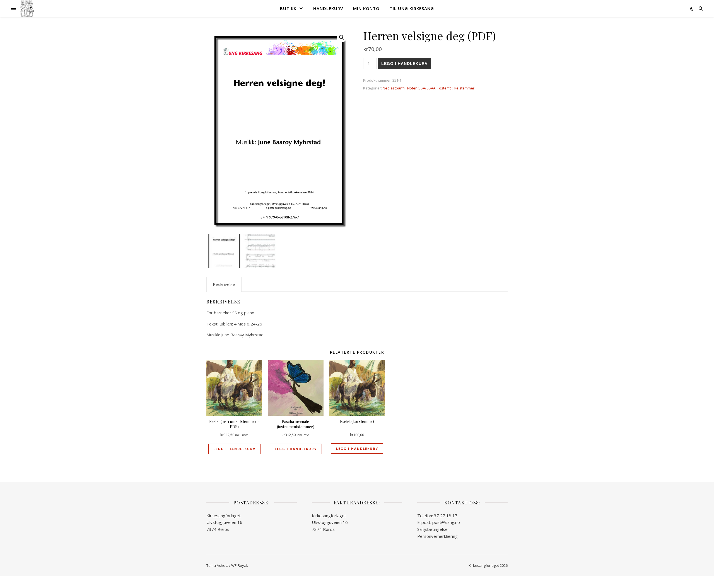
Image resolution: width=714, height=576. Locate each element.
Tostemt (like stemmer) (456, 88)
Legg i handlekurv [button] (234, 449)
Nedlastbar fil (394, 88)
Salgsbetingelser (433, 529)
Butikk (288, 8)
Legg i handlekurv (404, 63)
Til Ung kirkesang (412, 8)
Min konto (366, 8)
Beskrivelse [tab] (224, 284)
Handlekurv (328, 8)
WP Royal (239, 565)
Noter (412, 88)
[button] (342, 37)
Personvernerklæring (437, 536)
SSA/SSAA (426, 88)
